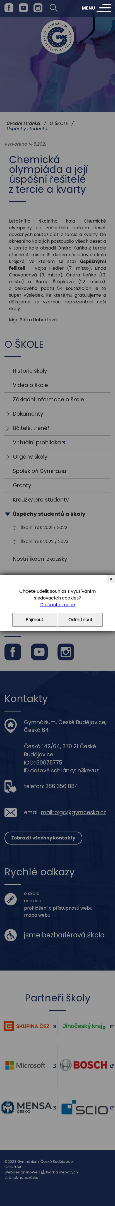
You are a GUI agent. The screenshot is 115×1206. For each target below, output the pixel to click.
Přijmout (35, 619)
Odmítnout (80, 619)
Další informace (57, 604)
